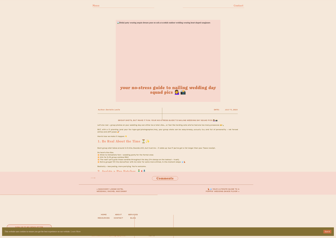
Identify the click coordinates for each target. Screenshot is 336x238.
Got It (327, 232)
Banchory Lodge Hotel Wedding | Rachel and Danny (112, 190)
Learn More (76, 231)
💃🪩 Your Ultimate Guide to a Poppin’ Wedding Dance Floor (222, 190)
